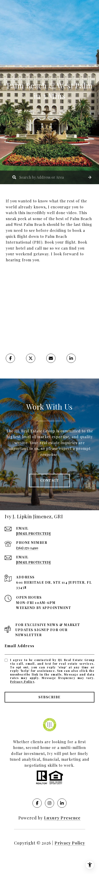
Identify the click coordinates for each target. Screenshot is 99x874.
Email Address (20, 645)
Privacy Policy (22, 681)
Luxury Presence (62, 818)
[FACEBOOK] (37, 803)
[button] (90, 177)
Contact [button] (49, 480)
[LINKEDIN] (62, 803)
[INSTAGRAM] (49, 803)
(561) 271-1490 (27, 548)
